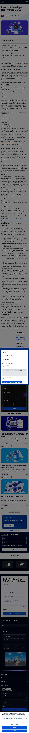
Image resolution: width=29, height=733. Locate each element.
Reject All (14, 727)
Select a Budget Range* (7, 363)
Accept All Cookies (14, 730)
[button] (3, 355)
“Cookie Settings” (19, 718)
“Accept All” (4, 718)
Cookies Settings (14, 724)
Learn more (4, 721)
